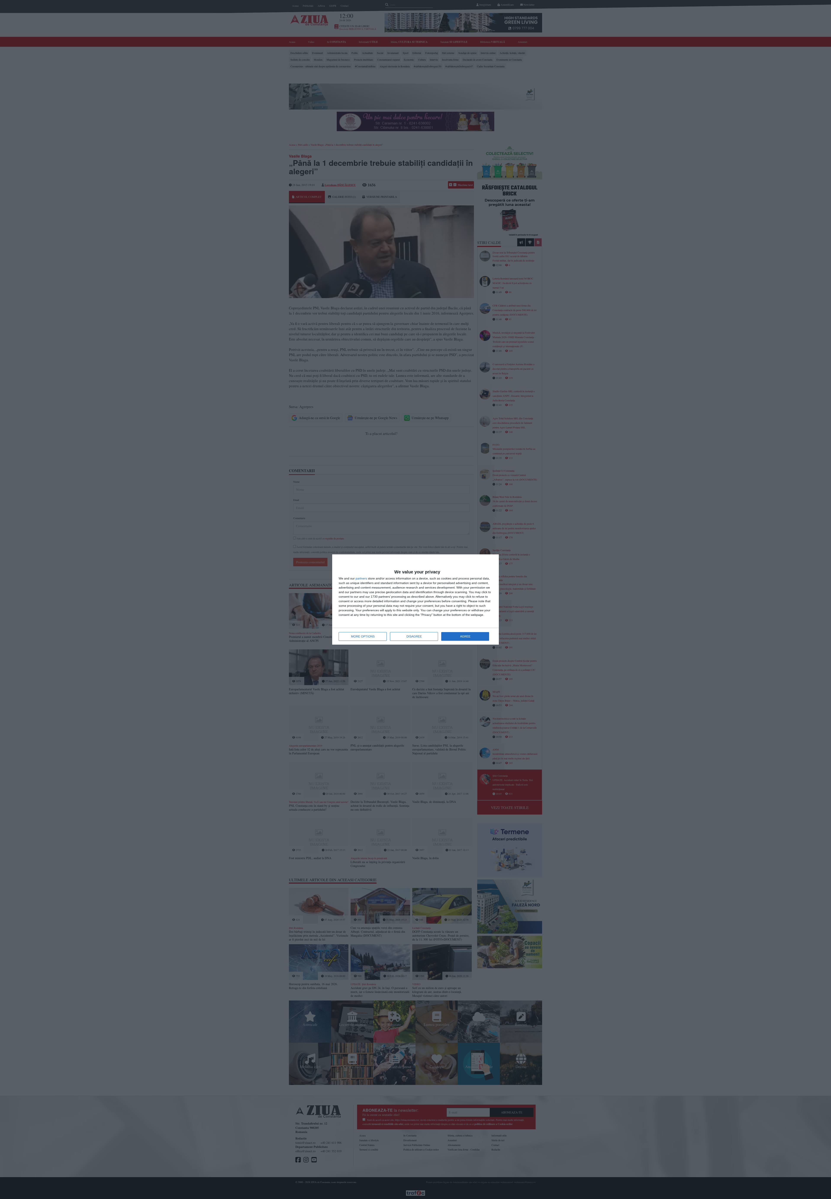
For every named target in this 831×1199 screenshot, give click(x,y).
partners (361, 578)
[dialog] (415, 599)
